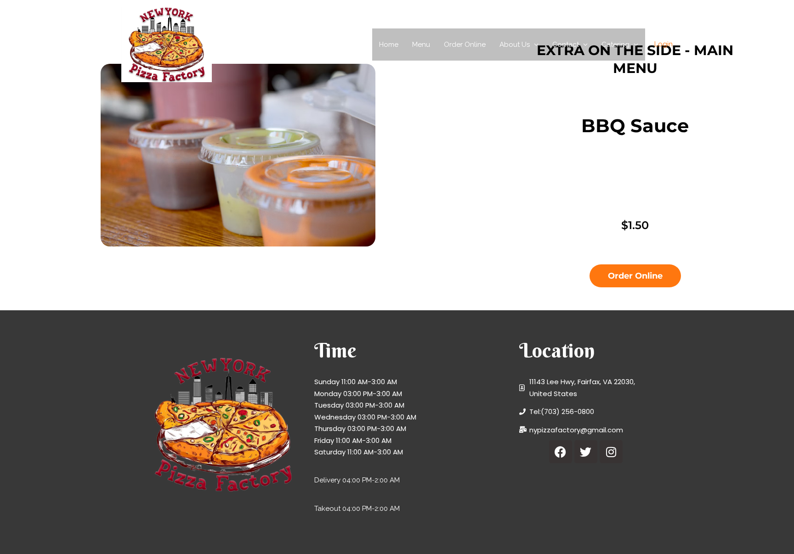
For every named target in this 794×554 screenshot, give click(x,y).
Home (388, 44)
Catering (615, 44)
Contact (565, 44)
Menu (421, 44)
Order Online (465, 44)
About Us (514, 44)
